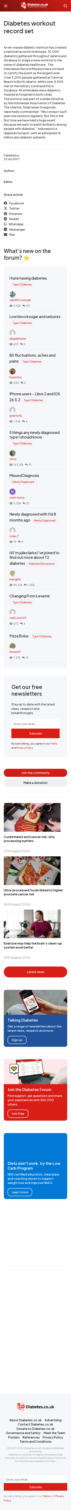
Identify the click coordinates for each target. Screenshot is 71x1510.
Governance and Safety (23, 1433)
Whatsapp (16, 224)
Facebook (16, 203)
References (31, 1437)
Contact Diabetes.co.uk (35, 1424)
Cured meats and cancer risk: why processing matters (29, 839)
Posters (14, 1437)
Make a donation (35, 783)
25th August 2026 (17, 957)
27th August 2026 (17, 851)
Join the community (35, 773)
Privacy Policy (24, 747)
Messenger (17, 229)
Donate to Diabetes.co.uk (35, 1429)
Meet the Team (54, 1433)
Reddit (14, 219)
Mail (12, 235)
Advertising (53, 1420)
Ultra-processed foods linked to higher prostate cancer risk (33, 892)
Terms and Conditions (35, 1441)
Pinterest (15, 214)
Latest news (35, 972)
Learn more (20, 1192)
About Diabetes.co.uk (25, 1420)
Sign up (17, 1040)
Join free (18, 1113)
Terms (54, 743)
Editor (8, 181)
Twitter (14, 208)
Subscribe (35, 733)
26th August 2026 (17, 904)
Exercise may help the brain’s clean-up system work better (33, 945)
